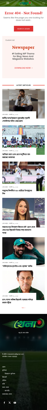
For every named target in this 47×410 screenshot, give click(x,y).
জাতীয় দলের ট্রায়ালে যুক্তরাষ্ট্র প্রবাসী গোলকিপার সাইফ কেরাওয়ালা (16, 119)
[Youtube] (15, 403)
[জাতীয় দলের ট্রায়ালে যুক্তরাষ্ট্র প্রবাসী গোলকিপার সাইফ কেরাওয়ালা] (23, 103)
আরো (23, 308)
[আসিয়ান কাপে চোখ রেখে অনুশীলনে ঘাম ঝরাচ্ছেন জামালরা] (23, 140)
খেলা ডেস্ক (5, 114)
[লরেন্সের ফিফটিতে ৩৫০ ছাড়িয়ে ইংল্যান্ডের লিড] (23, 176)
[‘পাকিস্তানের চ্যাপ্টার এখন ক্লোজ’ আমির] (23, 252)
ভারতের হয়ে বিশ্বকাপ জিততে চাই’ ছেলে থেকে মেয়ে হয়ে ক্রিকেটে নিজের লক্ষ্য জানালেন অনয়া (18, 230)
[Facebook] (4, 403)
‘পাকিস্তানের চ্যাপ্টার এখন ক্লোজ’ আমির (17, 266)
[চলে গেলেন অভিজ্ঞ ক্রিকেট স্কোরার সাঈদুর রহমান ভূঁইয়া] (23, 285)
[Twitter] (10, 403)
